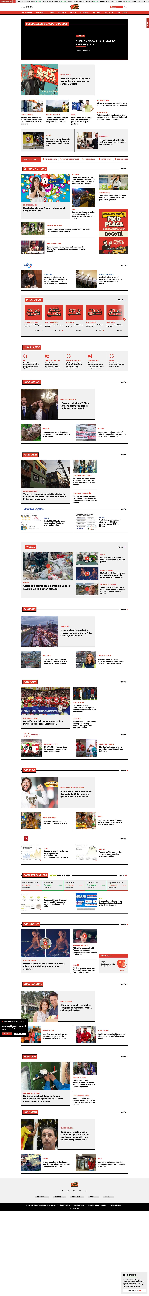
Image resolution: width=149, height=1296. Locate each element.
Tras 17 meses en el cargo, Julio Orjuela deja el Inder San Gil (117, 364)
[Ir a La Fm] (27, 265)
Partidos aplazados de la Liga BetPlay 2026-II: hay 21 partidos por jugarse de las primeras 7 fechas (84, 724)
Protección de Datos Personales (97, 1205)
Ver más (123, 169)
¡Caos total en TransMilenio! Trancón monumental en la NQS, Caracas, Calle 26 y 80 (76, 633)
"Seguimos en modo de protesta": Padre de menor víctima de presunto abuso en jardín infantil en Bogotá (112, 434)
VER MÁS (37, 330)
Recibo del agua (51, 159)
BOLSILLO (73, 13)
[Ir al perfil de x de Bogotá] (68, 1190)
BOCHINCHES (84, 13)
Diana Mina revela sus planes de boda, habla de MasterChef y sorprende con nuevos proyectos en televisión (66, 249)
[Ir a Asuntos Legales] (33, 509)
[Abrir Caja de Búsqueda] (126, 7)
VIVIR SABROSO (121, 13)
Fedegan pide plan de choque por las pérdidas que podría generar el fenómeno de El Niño (55, 903)
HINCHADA (62, 13)
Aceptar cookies (133, 1290)
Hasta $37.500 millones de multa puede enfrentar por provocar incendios (54, 523)
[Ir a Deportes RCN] (30, 735)
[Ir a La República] (26, 839)
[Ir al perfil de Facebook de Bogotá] (62, 1190)
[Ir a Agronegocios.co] (60, 875)
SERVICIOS (97, 13)
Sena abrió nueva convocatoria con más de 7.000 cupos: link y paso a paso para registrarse (112, 197)
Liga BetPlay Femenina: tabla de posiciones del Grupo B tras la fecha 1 (111, 749)
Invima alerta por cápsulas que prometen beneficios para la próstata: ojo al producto (81, 121)
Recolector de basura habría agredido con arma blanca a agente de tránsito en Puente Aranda (84, 481)
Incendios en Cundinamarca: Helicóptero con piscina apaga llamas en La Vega (57, 120)
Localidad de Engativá (125, 159)
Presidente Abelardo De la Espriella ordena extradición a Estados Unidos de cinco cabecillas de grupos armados (55, 280)
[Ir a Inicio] (74, 7)
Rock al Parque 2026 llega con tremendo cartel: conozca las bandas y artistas (75, 81)
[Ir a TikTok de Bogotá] (80, 1190)
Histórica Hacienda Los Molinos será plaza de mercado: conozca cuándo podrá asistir (76, 1008)
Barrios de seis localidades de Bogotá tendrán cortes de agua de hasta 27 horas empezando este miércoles (43, 1098)
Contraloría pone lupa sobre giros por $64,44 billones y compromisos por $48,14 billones (110, 523)
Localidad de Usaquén (71, 159)
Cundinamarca (90, 159)
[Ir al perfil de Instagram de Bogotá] (74, 1190)
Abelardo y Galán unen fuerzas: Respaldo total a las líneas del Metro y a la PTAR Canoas (84, 1101)
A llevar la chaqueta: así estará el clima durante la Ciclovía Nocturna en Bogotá (112, 104)
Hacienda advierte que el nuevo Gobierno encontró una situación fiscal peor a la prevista (110, 280)
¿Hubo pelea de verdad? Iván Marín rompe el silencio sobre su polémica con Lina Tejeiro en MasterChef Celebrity (83, 180)
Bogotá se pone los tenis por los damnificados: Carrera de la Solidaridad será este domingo (55, 1036)
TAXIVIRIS (51, 13)
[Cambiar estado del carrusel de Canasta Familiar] (14, 1)
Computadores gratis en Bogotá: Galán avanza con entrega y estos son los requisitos (112, 142)
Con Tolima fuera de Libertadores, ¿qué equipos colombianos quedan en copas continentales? (84, 708)
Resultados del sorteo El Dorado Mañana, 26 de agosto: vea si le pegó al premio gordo (110, 822)
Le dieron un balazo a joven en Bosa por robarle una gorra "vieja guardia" (112, 560)
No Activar (19, 1034)
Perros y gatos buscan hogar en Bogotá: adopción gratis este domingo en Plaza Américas (68, 230)
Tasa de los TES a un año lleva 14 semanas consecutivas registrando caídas (110, 854)
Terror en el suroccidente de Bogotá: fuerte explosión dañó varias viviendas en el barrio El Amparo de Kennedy (44, 497)
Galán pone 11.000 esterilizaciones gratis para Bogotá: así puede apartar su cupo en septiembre (84, 1083)
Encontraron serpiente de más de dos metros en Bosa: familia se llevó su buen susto (56, 434)
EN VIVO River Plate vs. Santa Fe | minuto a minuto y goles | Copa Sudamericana (55, 749)
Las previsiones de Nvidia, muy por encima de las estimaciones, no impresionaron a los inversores (56, 854)
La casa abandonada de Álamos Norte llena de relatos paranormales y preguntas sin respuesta (56, 1164)
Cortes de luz (106, 159)
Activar (6, 1033)
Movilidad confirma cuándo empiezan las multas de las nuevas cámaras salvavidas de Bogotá (111, 661)
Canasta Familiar (6, 1)
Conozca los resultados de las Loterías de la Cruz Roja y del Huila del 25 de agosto (110, 903)
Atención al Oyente (79, 1205)
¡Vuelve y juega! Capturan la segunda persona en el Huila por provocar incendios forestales (74, 365)
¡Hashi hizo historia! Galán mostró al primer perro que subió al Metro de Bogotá (111, 1036)
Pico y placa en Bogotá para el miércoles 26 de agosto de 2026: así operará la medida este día (55, 661)
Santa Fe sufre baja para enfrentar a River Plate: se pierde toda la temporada (43, 722)
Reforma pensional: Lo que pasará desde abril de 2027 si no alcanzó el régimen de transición (31, 121)
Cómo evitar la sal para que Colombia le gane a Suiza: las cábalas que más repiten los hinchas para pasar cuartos (74, 1136)
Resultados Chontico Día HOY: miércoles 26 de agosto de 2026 (55, 822)
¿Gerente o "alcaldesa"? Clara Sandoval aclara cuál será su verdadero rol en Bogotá (74, 406)
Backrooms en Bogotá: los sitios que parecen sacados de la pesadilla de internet (111, 1164)
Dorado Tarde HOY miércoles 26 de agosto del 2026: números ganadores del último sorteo (75, 794)
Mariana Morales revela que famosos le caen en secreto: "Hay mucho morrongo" (84, 970)
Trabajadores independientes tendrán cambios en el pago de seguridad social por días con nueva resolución (112, 117)
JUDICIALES (39, 13)
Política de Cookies (134, 1286)
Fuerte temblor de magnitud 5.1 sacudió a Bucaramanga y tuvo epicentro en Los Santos (52, 365)
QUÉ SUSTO (109, 13)
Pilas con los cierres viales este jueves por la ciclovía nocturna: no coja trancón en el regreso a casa (58, 142)
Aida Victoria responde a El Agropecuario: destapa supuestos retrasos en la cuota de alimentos (85, 951)
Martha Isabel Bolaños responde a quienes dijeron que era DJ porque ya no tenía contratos (112, 575)
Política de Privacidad (64, 1205)
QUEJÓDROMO (27, 13)
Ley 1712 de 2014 (74, 1208)
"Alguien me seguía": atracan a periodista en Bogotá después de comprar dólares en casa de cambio (85, 499)
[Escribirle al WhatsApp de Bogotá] (86, 1190)
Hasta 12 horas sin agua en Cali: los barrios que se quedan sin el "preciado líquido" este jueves (31, 365)
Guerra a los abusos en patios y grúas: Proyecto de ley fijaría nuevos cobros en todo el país (83, 215)
